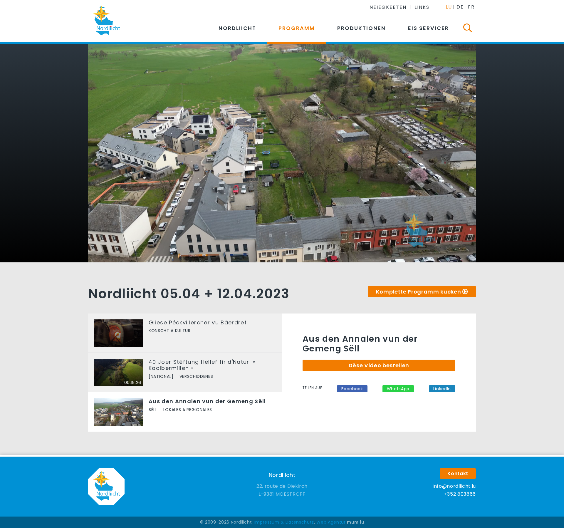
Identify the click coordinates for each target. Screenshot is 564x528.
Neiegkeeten (388, 7)
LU (449, 7)
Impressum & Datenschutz (284, 522)
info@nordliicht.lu (454, 486)
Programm (296, 28)
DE (460, 7)
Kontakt (457, 473)
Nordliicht (237, 28)
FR (471, 7)
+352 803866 (460, 494)
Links (421, 7)
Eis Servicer (428, 28)
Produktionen (361, 28)
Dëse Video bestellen (379, 365)
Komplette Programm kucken (418, 291)
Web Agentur (330, 522)
